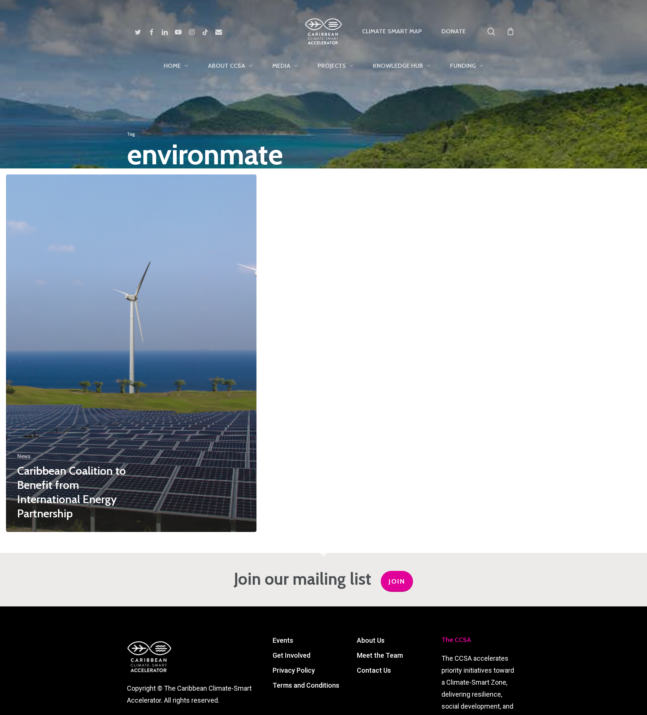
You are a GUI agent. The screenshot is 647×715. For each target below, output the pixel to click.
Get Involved (291, 655)
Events (283, 640)
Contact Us (374, 670)
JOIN (397, 581)
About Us (371, 640)
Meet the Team (380, 655)
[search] (491, 32)
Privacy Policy (294, 670)
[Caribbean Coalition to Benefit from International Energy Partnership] (131, 353)
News (24, 456)
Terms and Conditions (306, 685)
